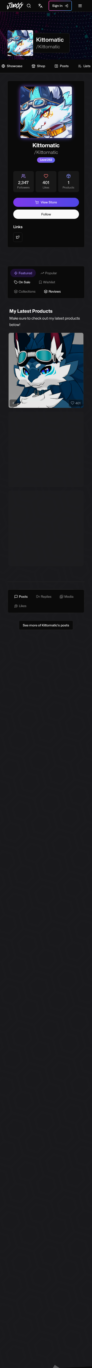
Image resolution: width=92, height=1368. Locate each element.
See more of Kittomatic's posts (46, 625)
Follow (46, 214)
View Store (49, 202)
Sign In (57, 6)
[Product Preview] (13, 403)
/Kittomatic (48, 46)
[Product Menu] (79, 337)
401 (77, 403)
